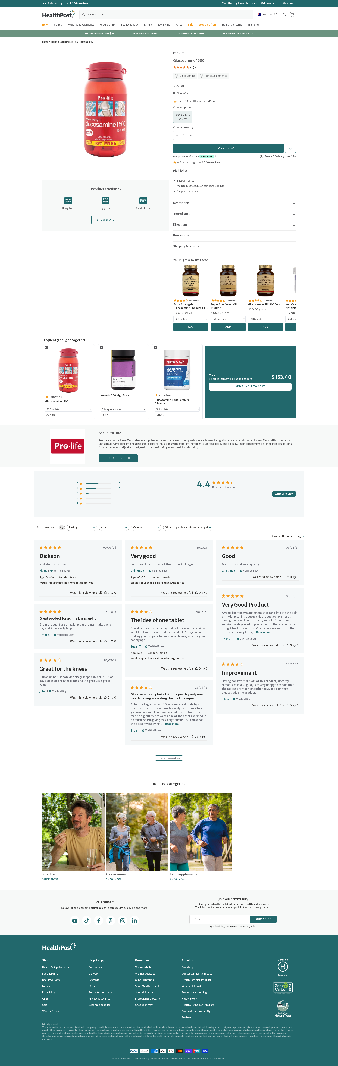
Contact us (95, 967)
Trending (253, 24)
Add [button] (191, 326)
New (45, 24)
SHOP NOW (50, 879)
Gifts (179, 24)
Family (148, 24)
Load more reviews (169, 758)
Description (181, 203)
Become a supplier (99, 1005)
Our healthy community (196, 1011)
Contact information (197, 1058)
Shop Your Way (144, 1005)
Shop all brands (144, 992)
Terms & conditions (100, 992)
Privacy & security (99, 998)
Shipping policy (177, 1058)
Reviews (186, 1017)
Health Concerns (232, 24)
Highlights (180, 170)
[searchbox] (46, 527)
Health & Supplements (80, 24)
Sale (190, 24)
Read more (263, 632)
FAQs (92, 986)
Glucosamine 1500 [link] (56, 401)
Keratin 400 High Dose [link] (115, 395)
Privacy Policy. (250, 926)
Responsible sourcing (194, 992)
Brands (57, 24)
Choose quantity (183, 127)
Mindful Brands (144, 980)
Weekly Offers (208, 24)
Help (254, 3)
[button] (276, 14)
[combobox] (166, 14)
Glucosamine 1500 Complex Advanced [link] (172, 401)
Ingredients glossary (147, 998)
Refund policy (217, 1058)
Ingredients (181, 213)
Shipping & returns (186, 246)
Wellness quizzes (145, 973)
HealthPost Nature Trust (196, 980)
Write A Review (284, 493)
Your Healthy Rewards (235, 3)
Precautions (181, 235)
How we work (189, 998)
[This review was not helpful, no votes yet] (112, 592)
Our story (187, 967)
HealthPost (126, 1058)
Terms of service (159, 1058)
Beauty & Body (130, 24)
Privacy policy (142, 1058)
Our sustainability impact (197, 973)
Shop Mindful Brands (147, 986)
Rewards (94, 980)
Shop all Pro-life (118, 458)
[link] (190, 280)
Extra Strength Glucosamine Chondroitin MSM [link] (189, 306)
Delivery (94, 973)
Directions (180, 224)
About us (287, 3)
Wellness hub (268, 3)
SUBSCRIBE (263, 919)
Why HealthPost (191, 986)
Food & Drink (107, 24)
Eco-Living (164, 24)
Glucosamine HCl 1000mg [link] (264, 304)
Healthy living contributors (198, 1005)
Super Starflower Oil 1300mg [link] (224, 306)
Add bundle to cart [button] (250, 386)
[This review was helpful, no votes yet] (105, 592)
